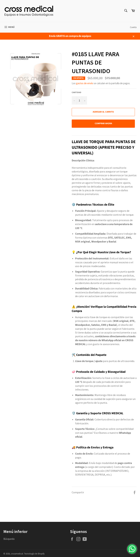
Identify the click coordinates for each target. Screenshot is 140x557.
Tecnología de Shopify (34, 553)
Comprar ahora (103, 123)
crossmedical (17, 553)
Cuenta (133, 27)
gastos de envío (84, 83)
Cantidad (76, 92)
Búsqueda (9, 538)
